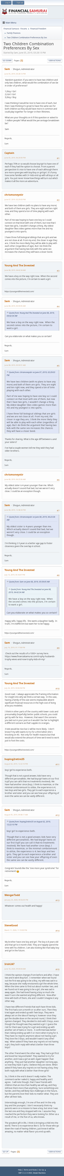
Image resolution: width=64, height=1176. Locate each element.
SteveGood (11, 925)
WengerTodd (12, 895)
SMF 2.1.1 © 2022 (25, 1173)
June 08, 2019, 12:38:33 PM (15, 510)
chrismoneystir (14, 194)
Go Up (5, 1152)
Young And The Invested (19, 265)
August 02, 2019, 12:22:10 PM (16, 764)
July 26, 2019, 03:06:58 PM (15, 688)
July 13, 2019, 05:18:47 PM (15, 575)
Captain (9, 153)
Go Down (7, 60)
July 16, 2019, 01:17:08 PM (15, 647)
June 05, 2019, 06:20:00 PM (15, 157)
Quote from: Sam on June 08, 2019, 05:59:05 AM (29, 581)
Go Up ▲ (42, 1170)
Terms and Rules (30, 1170)
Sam (7, 69)
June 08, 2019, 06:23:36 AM (15, 479)
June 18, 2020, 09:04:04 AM (15, 969)
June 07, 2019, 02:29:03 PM (15, 199)
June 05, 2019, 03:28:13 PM (15, 74)
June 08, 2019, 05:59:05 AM (15, 306)
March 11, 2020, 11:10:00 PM (16, 930)
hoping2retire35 (14, 759)
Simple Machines (39, 1173)
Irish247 (9, 964)
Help (20, 1170)
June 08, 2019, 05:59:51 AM (15, 365)
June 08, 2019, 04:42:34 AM (15, 270)
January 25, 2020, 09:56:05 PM (16, 900)
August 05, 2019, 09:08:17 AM (16, 814)
